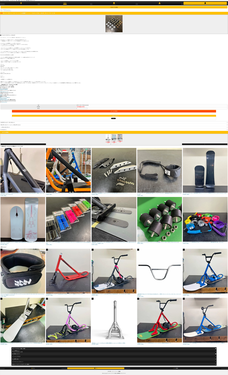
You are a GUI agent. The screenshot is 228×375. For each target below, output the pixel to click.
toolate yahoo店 (3, 98)
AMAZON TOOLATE (4, 99)
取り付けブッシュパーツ (7, 9)
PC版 (119, 371)
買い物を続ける (3, 129)
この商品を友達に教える (5, 127)
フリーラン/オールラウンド (7, 10)
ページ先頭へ (176, 368)
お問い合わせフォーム (4, 91)
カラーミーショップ (104, 373)
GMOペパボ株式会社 (117, 373)
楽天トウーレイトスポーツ (5, 97)
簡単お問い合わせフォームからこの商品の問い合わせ (11, 124)
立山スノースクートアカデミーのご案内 (20, 364)
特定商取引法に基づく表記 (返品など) (8, 122)
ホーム (1, 9)
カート (96, 368)
